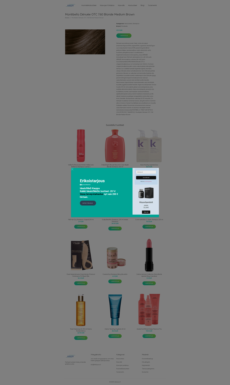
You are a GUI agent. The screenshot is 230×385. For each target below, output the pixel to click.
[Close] (72, 169)
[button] (88, 203)
